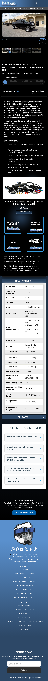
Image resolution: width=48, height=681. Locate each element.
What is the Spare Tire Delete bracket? (24, 448)
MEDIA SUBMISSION (24, 513)
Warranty (24, 629)
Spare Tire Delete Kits (24, 593)
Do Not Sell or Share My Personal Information (24, 621)
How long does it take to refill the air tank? (24, 438)
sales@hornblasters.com (25, 562)
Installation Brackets (24, 577)
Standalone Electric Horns (24, 581)
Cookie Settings (24, 625)
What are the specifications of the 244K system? (24, 480)
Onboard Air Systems (24, 585)
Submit (24, 670)
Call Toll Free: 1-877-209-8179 (25, 554)
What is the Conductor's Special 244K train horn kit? (24, 459)
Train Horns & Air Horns (24, 574)
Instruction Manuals (24, 589)
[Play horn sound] (5, 82)
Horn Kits (24, 570)
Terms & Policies (24, 613)
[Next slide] (44, 43)
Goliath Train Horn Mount (24, 597)
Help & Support (24, 606)
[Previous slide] (39, 43)
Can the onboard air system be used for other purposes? (24, 469)
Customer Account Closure (24, 609)
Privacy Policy (24, 617)
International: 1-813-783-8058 (25, 557)
